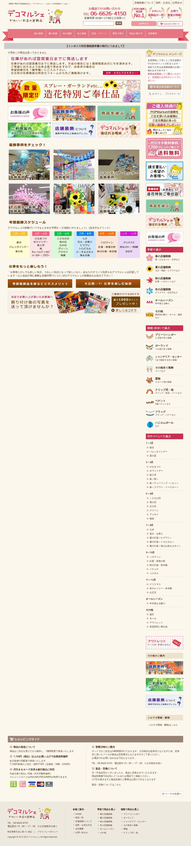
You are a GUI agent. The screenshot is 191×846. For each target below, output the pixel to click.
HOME (78, 814)
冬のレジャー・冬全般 (161, 588)
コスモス (154, 573)
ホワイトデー (156, 470)
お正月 (153, 592)
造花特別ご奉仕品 (158, 626)
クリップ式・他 (130, 832)
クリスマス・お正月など (166, 291)
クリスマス (155, 584)
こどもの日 (155, 498)
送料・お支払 (163, 2)
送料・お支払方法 (83, 824)
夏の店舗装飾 (106, 817)
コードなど (164, 369)
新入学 (153, 474)
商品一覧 (79, 817)
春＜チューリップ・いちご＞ (164, 483)
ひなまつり (155, 466)
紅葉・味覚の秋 (157, 561)
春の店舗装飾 (106, 814)
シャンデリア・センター (134, 821)
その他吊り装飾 (130, 825)
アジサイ (154, 514)
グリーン (154, 510)
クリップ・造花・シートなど (168, 391)
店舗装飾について (144, 2)
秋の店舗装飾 (106, 821)
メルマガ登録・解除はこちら (163, 724)
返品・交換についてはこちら (106, 784)
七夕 (152, 529)
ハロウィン (155, 556)
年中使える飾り (164, 302)
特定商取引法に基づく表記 (19, 831)
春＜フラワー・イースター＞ (164, 487)
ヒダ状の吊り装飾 (165, 336)
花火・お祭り (156, 533)
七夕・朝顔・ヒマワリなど (167, 269)
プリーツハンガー (131, 814)
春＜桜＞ (154, 478)
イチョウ (154, 569)
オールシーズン (107, 828)
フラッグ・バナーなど (165, 413)
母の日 (153, 502)
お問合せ (177, 2)
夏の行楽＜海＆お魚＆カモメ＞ (165, 545)
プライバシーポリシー (47, 831)
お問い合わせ (81, 832)
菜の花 (153, 455)
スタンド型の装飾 (163, 380)
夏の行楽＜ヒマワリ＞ (161, 537)
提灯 (152, 614)
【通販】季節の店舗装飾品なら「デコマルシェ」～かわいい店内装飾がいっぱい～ (39, 3)
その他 (103, 832)
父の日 (153, 506)
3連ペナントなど (163, 402)
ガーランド (128, 817)
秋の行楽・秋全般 (158, 565)
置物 (125, 828)
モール (153, 618)
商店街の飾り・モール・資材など (168, 314)
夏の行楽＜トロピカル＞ (162, 541)
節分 (152, 447)
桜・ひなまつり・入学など (167, 258)
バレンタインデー (158, 451)
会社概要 (79, 828)
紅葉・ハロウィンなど (165, 280)
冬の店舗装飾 (106, 825)
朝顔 (152, 518)
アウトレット (156, 622)
